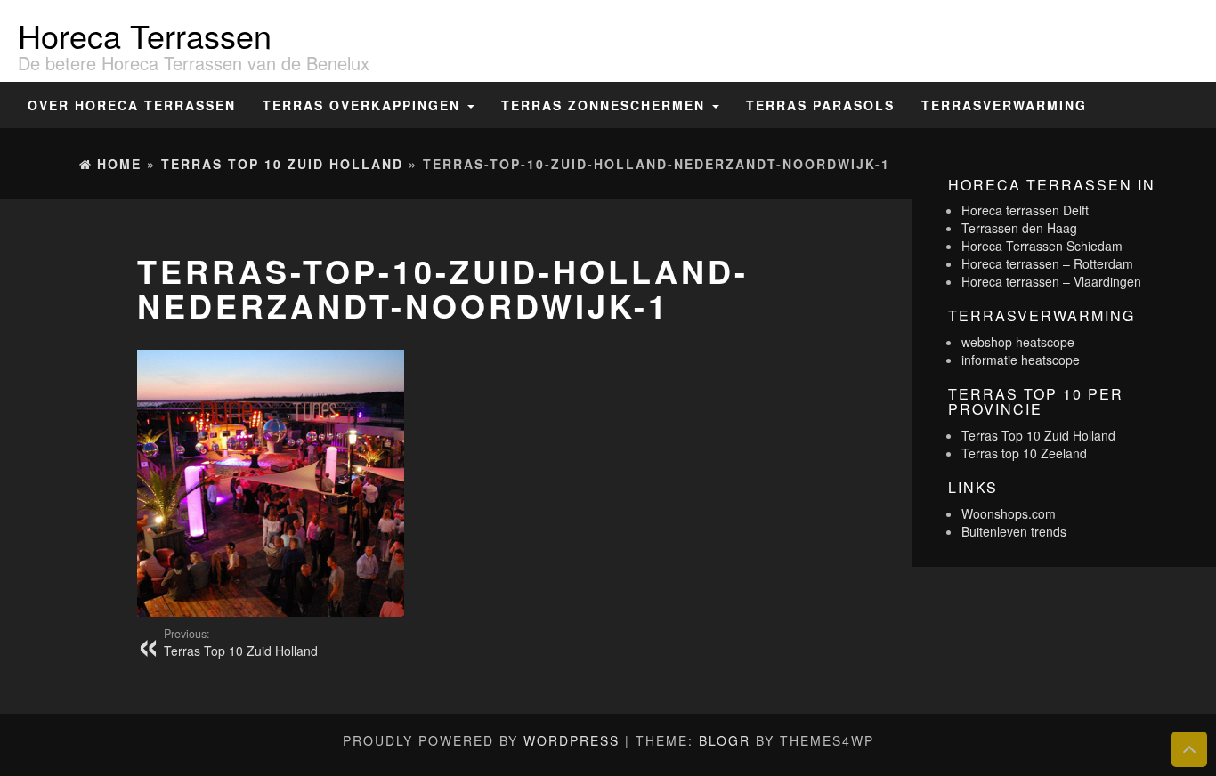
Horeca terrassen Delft (1025, 210)
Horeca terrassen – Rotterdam (1047, 263)
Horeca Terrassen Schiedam (1042, 246)
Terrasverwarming (1004, 105)
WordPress (571, 740)
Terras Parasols (820, 105)
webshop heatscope (1017, 342)
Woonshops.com (1008, 513)
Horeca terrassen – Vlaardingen (1051, 281)
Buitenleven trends (1013, 531)
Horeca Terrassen (145, 35)
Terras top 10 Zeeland (1024, 453)
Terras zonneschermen (605, 105)
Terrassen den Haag (1019, 228)
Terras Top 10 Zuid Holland (241, 642)
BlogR (724, 740)
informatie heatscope (1020, 359)
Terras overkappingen (364, 105)
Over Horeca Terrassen (132, 105)
